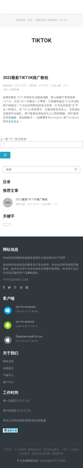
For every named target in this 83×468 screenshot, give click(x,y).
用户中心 (8, 382)
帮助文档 (40, 20)
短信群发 (24, 453)
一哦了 (65, 449)
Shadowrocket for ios (29, 336)
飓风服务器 (34, 449)
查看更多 (13, 121)
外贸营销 (52, 20)
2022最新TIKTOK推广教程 (25, 77)
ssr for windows (26, 306)
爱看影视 (57, 453)
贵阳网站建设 (51, 449)
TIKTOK (63, 20)
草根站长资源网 (40, 453)
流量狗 (75, 449)
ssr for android (25, 321)
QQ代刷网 (20, 449)
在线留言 (8, 368)
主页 (29, 20)
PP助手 (7, 449)
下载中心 (8, 375)
